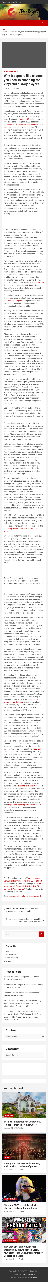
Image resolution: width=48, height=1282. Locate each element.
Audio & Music (11, 1199)
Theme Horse (27, 1274)
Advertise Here (10, 954)
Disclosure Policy (11, 958)
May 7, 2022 (9, 89)
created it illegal (14, 301)
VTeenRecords (30, 1271)
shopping (32, 896)
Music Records (11, 71)
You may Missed (13, 1088)
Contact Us (8, 951)
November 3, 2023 (11, 1259)
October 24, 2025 (11, 1128)
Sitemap (7, 961)
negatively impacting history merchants (24, 805)
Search (41, 934)
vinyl (39, 896)
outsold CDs (25, 119)
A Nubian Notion (37, 282)
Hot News (9, 1115)
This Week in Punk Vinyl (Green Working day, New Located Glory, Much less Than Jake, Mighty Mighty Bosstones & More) (22, 1003)
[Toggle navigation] (5, 23)
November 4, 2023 (11, 1170)
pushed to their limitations (28, 786)
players (25, 896)
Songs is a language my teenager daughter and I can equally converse (24, 920)
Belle (17, 89)
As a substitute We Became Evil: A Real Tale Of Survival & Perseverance (23, 886)
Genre (7, 1157)
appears (12, 896)
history (19, 896)
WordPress (32, 1278)
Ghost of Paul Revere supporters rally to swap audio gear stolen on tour (23, 909)
